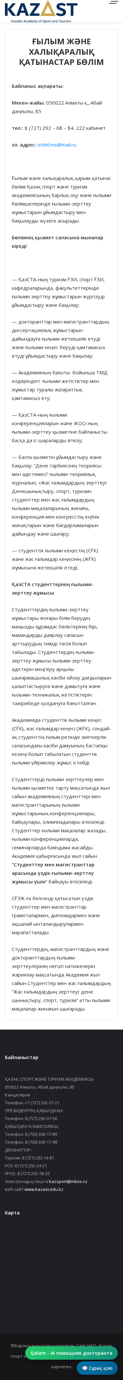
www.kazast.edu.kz (44, 1189)
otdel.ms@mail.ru (56, 144)
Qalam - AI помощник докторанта (72, 1353)
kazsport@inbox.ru (68, 1181)
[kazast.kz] (28, 11)
